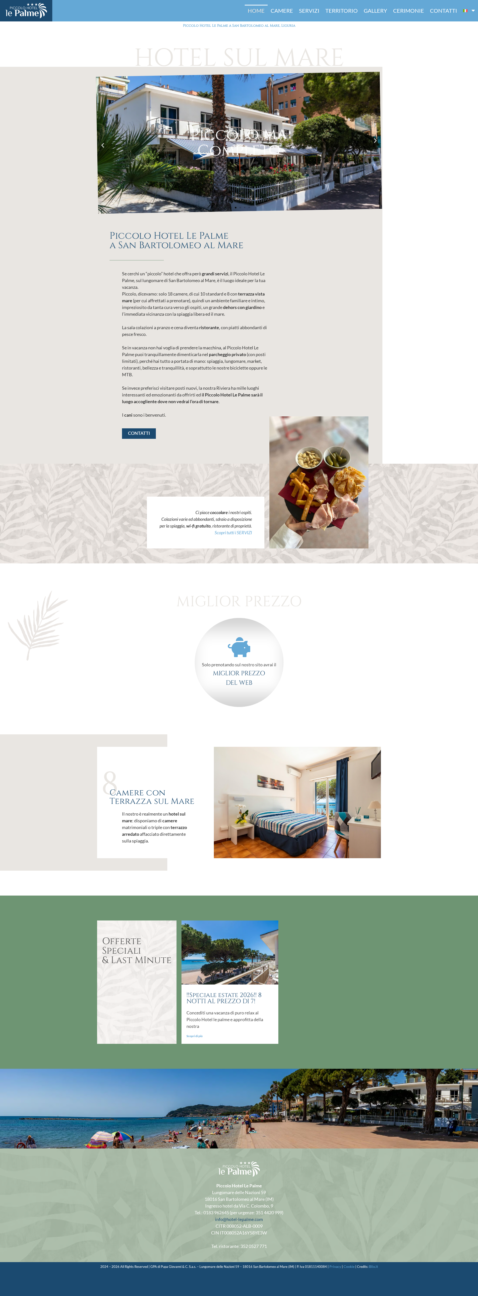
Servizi (309, 10)
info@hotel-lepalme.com (239, 1219)
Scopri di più (194, 1036)
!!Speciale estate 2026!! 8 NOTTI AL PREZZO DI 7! (224, 998)
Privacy (335, 1266)
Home (256, 10)
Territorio (341, 10)
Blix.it (373, 1266)
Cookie (349, 1266)
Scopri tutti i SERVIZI (233, 532)
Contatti (443, 10)
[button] (103, 145)
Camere (282, 10)
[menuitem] (469, 11)
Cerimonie (408, 10)
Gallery (375, 10)
